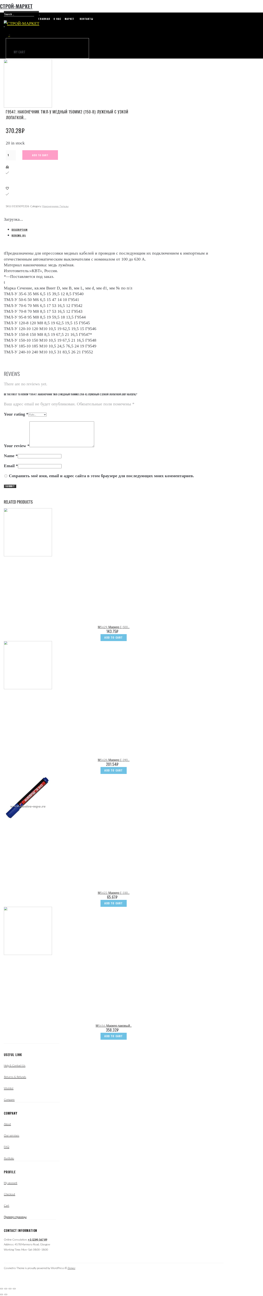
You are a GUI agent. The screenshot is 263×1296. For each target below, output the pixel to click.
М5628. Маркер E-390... (114, 760)
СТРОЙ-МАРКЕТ (16, 6)
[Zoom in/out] (14, 1288)
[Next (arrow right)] (5, 1294)
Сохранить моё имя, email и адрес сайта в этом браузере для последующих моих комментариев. (101, 475)
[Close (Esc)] (1, 1288)
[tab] (117, 229)
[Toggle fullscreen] (10, 1288)
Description (20, 229)
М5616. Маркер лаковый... (114, 1025)
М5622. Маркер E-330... (114, 892)
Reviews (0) (19, 235)
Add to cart (40, 155)
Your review (16, 445)
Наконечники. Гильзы (55, 206)
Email (11, 465)
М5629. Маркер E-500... (114, 627)
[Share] (5, 1288)
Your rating (16, 414)
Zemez (71, 1268)
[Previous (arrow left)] (1, 1294)
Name (11, 455)
